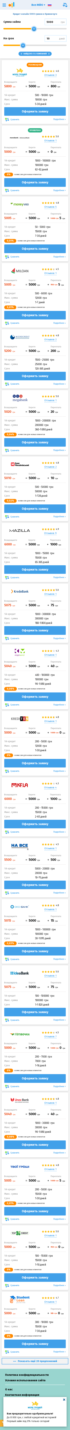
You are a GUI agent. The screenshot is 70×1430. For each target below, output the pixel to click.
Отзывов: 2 (50, 339)
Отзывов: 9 (50, 533)
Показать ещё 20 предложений (37, 1361)
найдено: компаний (35, 54)
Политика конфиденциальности (27, 1374)
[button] (4, 5)
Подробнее (58, 119)
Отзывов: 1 (50, 140)
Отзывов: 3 (50, 75)
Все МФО (37, 4)
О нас (9, 1389)
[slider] (34, 29)
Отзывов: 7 (50, 1036)
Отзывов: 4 (50, 787)
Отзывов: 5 (50, 206)
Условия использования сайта (25, 1380)
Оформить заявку (35, 111)
